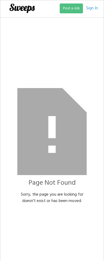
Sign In (92, 8)
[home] (21, 8)
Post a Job (71, 8)
